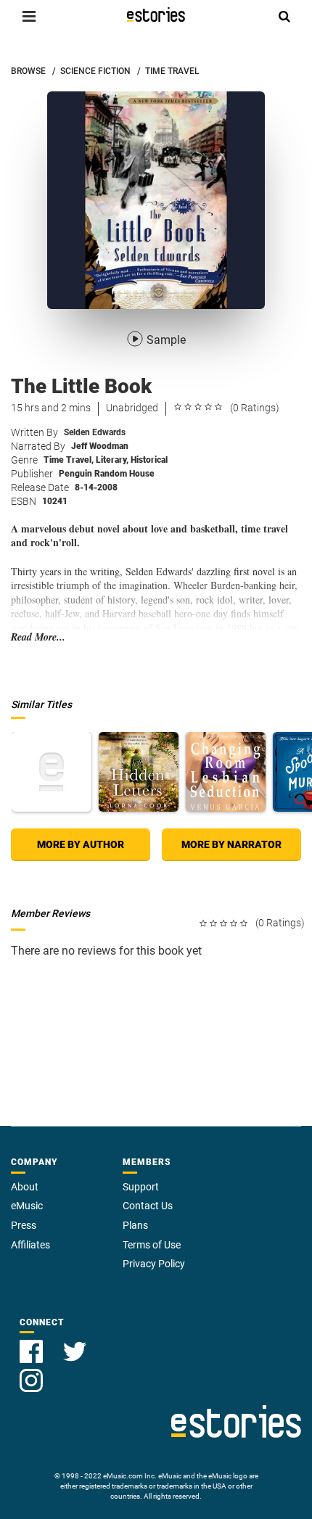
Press (23, 1225)
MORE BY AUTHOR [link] (80, 844)
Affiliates (30, 1245)
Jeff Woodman (99, 446)
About (24, 1187)
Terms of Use (152, 1245)
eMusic (27, 1205)
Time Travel (69, 460)
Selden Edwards (95, 432)
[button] (29, 16)
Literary (112, 460)
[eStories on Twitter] (74, 1343)
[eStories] (156, 14)
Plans (135, 1225)
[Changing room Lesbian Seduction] (226, 772)
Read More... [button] (38, 637)
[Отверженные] (51, 772)
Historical (149, 460)
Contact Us (148, 1205)
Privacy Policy (154, 1263)
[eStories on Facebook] (32, 1343)
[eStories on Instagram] (31, 1372)
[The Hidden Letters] (138, 772)
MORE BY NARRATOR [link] (231, 844)
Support (141, 1187)
